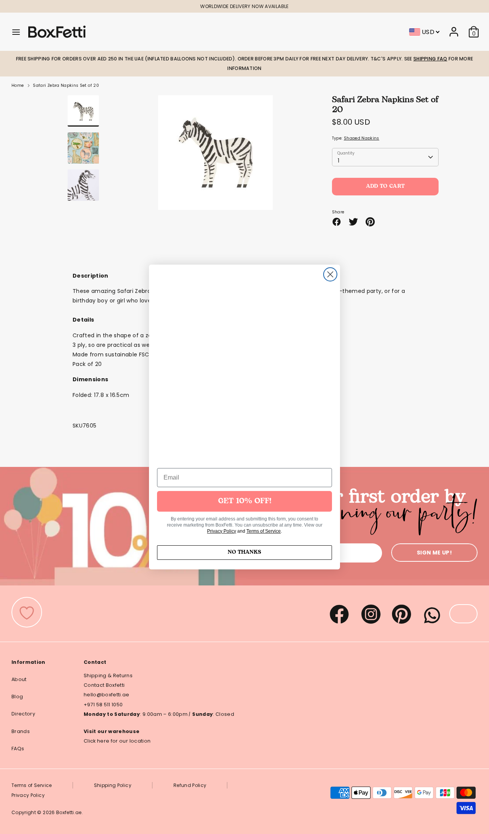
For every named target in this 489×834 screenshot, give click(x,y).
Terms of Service (263, 531)
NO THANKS (244, 552)
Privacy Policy (221, 531)
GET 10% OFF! (244, 501)
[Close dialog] (330, 274)
